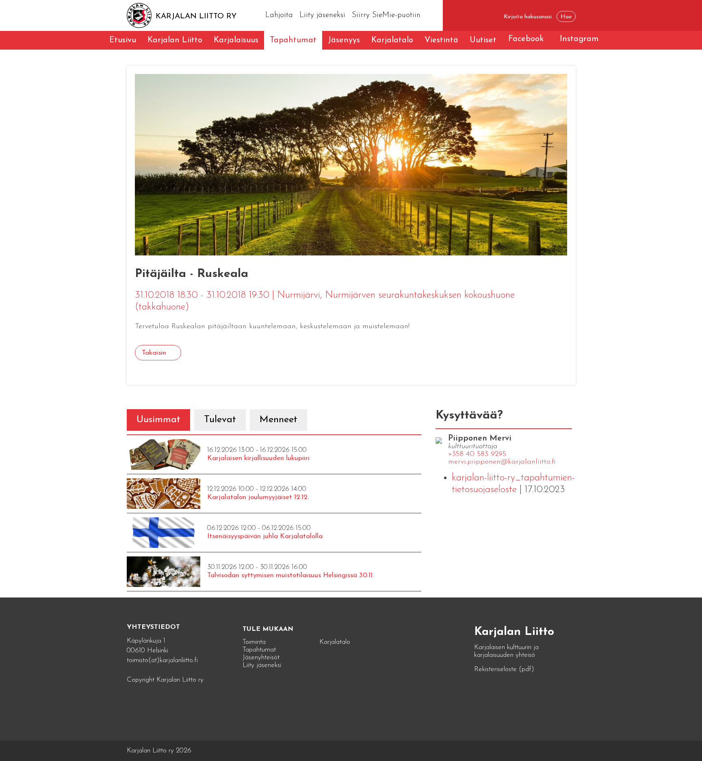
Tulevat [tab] (220, 420)
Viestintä (441, 40)
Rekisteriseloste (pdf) (504, 669)
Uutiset (483, 40)
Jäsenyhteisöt (261, 657)
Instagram (579, 39)
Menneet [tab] (278, 420)
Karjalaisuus (236, 40)
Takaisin (154, 352)
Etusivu (122, 40)
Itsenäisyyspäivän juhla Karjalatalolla (265, 536)
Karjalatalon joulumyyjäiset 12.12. (258, 497)
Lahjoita (279, 15)
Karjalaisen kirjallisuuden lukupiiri (258, 458)
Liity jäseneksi (322, 15)
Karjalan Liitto (174, 40)
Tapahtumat (293, 40)
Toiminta (254, 642)
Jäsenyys (344, 40)
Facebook (526, 39)
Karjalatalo (392, 40)
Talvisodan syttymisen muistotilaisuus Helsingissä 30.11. (290, 575)
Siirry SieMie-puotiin (386, 15)
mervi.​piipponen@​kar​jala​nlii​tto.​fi (502, 462)
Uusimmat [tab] (158, 420)
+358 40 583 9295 (477, 454)
